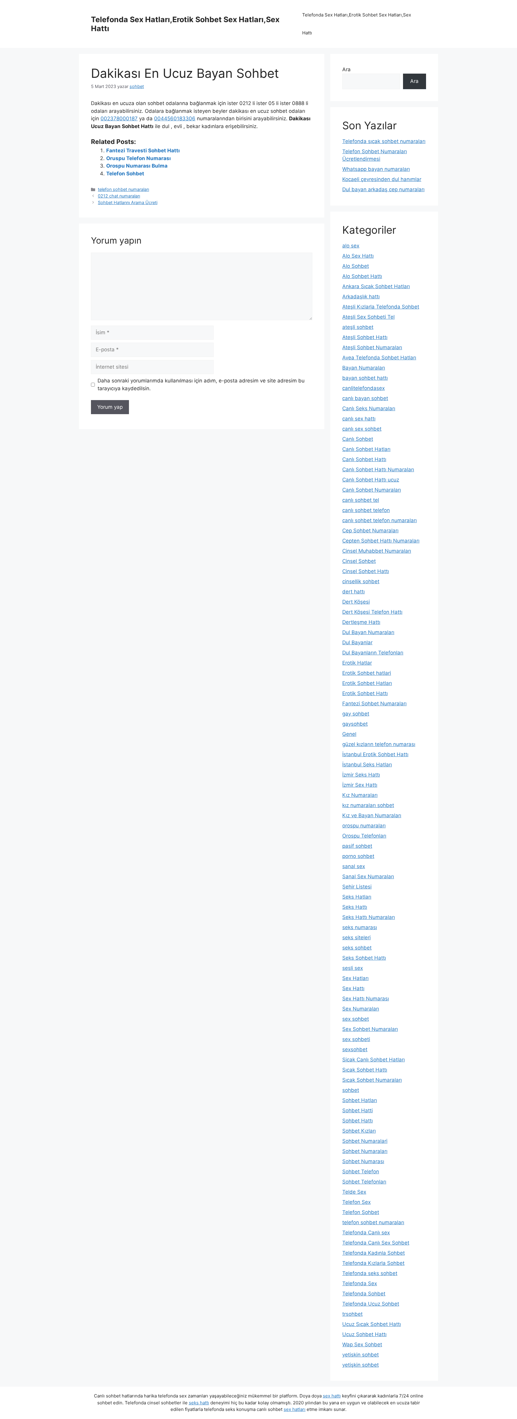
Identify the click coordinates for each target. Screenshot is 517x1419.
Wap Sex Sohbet (362, 1344)
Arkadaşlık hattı (361, 297)
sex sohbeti (356, 1039)
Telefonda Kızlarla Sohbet (373, 1263)
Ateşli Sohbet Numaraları (372, 347)
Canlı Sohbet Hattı (364, 459)
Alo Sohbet (355, 266)
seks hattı (199, 1403)
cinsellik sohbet (360, 581)
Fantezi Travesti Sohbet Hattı (143, 151)
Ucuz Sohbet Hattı (364, 1334)
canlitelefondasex (363, 388)
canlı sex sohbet (361, 429)
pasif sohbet (357, 846)
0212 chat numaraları (119, 195)
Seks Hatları (356, 897)
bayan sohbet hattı (365, 378)
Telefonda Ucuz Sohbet (370, 1304)
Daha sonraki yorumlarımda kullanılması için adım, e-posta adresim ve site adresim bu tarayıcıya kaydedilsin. (201, 384)
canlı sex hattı (358, 419)
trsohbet (352, 1314)
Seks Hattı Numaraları (368, 917)
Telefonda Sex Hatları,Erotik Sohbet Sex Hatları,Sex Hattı (356, 24)
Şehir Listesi (357, 887)
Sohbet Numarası (363, 1161)
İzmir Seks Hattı (361, 775)
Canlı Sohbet (357, 439)
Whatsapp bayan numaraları (376, 169)
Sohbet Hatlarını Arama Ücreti (127, 202)
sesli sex (352, 968)
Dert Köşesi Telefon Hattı (372, 612)
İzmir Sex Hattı (359, 785)
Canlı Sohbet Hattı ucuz (370, 480)
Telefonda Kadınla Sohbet (373, 1253)
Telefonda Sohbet (363, 1294)
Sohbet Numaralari (364, 1141)
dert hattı (353, 592)
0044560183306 (174, 118)
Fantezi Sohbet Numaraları (374, 704)
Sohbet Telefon (360, 1172)
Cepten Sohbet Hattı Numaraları (380, 541)
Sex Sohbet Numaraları (370, 1029)
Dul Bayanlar (357, 642)
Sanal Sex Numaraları (368, 876)
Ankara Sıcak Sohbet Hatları (376, 286)
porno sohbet (358, 856)
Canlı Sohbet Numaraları (371, 490)
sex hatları (294, 1409)
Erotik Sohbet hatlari (366, 673)
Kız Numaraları (360, 795)
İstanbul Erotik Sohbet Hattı (375, 754)
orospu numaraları (364, 826)
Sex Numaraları (360, 1009)
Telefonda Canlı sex (366, 1233)
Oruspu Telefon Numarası (138, 158)
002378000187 (119, 118)
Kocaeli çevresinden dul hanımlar (381, 179)
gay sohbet (355, 714)
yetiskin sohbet (360, 1355)
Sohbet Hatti (357, 1110)
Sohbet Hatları (359, 1100)
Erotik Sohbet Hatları (367, 683)
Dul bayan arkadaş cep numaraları (383, 189)
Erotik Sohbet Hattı (365, 693)
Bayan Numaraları (363, 368)
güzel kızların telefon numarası (378, 744)
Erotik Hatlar (357, 663)
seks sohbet (357, 948)
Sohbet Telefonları (364, 1182)
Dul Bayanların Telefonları (372, 653)
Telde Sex (354, 1192)
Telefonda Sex (359, 1283)
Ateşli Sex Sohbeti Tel (368, 317)
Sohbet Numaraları (364, 1151)
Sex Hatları (355, 978)
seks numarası (359, 927)
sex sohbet (355, 1019)
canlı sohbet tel (360, 500)
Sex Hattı (353, 988)
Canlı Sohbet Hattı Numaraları (378, 470)
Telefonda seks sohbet (369, 1273)
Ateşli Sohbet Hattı (364, 337)
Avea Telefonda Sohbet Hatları (379, 358)
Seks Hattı (354, 907)
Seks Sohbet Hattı (364, 958)
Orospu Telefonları (364, 836)
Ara (346, 69)
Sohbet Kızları (359, 1131)
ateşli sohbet (357, 327)
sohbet (350, 1090)
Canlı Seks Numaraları (368, 408)
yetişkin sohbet (360, 1365)
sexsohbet (354, 1049)
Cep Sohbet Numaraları (370, 531)
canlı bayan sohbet (365, 398)
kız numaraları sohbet (368, 805)
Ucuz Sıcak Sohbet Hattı (371, 1324)
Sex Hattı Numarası (365, 999)
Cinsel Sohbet (359, 561)
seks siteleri (356, 938)
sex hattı (332, 1396)
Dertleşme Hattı (361, 622)
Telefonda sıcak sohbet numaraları (383, 141)
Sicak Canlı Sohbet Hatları (373, 1060)
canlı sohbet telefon (366, 510)
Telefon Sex (356, 1202)
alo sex (350, 246)
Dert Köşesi (356, 602)
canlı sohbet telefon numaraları (379, 520)
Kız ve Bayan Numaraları (371, 815)
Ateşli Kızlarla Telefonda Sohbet (380, 307)
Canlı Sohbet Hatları (366, 449)
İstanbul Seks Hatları (367, 765)
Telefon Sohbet (125, 174)
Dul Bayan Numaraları (368, 632)
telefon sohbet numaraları (123, 189)
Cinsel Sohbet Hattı (365, 571)
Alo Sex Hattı (358, 256)
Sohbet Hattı (357, 1121)
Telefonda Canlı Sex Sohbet (375, 1243)
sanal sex (353, 866)
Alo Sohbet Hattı (362, 276)
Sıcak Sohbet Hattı (364, 1070)
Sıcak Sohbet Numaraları (372, 1080)
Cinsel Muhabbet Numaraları (376, 551)
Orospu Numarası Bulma (137, 166)
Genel (349, 734)
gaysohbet (355, 724)
